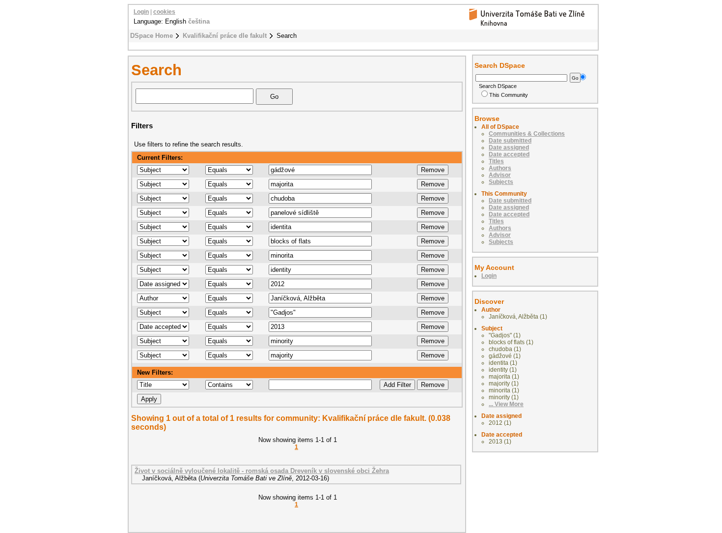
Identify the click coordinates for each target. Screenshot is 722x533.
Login (141, 12)
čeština (199, 21)
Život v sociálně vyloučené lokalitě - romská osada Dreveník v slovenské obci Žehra (262, 470)
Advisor (500, 175)
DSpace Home (151, 35)
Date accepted (509, 154)
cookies (164, 12)
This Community (508, 95)
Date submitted (510, 140)
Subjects (501, 181)
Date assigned (509, 147)
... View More (506, 404)
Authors (500, 168)
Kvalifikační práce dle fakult (225, 35)
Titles (496, 161)
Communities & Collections (527, 133)
